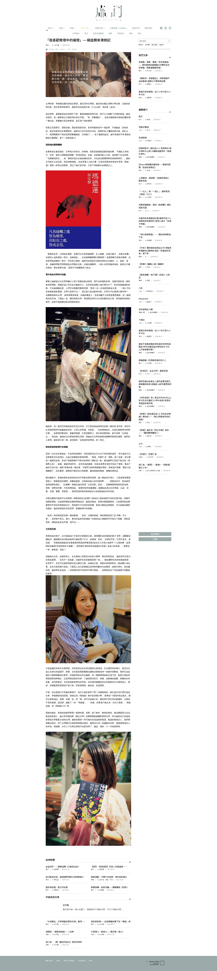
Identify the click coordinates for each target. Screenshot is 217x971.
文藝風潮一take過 (117, 28)
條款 (90, 960)
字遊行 (141, 457)
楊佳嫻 (51, 49)
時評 (47, 890)
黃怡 (148, 422)
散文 (140, 119)
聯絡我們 (148, 28)
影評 (140, 84)
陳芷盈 (56, 879)
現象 (72, 28)
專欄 (140, 280)
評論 (61, 28)
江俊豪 (149, 363)
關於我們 (49, 960)
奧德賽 (147, 45)
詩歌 (92, 879)
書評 (47, 869)
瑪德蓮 (74, 49)
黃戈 (148, 130)
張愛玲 (62, 49)
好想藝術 (75, 33)
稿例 (58, 960)
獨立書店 (154, 45)
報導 (110, 33)
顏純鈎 (56, 890)
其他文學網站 (69, 960)
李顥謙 (101, 890)
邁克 (148, 280)
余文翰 (57, 45)
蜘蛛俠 (141, 45)
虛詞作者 (136, 28)
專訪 (86, 33)
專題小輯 (142, 312)
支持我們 (81, 960)
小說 (140, 130)
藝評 (47, 924)
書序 (131, 33)
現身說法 (120, 33)
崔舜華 (56, 869)
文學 (68, 49)
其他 (139, 33)
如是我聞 (84, 28)
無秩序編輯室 (98, 33)
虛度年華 (99, 28)
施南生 (161, 45)
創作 (50, 28)
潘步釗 (149, 436)
